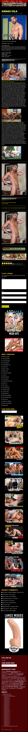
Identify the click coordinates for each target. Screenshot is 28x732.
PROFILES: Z (7, 725)
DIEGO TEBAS (6, 368)
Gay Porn (13, 678)
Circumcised (15, 674)
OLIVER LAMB (6, 391)
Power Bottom (8, 685)
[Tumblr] (5, 660)
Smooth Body (12, 687)
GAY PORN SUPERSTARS (9, 696)
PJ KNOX (4, 375)
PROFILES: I (7, 706)
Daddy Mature (5, 678)
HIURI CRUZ (5, 399)
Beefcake (4, 673)
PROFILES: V (7, 720)
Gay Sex (3, 680)
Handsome (19, 681)
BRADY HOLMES (6, 356)
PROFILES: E (7, 701)
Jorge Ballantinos (12, 602)
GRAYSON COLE (6, 389)
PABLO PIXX (5, 370)
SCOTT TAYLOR (13, 608)
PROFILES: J (7, 707)
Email (3, 295)
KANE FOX (5, 383)
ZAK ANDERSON (6, 358)
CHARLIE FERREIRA (7, 373)
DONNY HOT (5, 366)
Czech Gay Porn (21, 677)
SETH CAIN (5, 385)
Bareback (15, 671)
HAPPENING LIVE (6, 694)
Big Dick (14, 673)
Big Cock (9, 673)
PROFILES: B (7, 698)
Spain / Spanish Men (16, 13)
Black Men (6, 674)
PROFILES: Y (7, 723)
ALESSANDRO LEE (7, 364)
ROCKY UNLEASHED (7, 403)
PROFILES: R (7, 716)
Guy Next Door (14, 680)
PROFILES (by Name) (7, 695)
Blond (10, 674)
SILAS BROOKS (6, 387)
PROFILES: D (7, 700)
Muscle (11, 684)
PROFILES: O (7, 712)
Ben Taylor (8, 604)
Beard (19, 671)
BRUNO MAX (5, 405)
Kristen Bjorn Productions (9, 13)
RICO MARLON (6, 377)
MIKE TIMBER (13, 610)
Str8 (19, 687)
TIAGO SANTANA (6, 360)
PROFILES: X (7, 722)
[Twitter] (3, 660)
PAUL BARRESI (13, 596)
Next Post (23, 268)
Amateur (4, 671)
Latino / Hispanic (9, 682)
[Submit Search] (3, 412)
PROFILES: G (7, 704)
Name (3, 291)
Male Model (16, 682)
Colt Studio (8, 676)
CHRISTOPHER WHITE (7, 381)
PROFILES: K (7, 708)
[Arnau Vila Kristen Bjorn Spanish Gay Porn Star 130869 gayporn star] (14, 249)
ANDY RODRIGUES (7, 397)
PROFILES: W (7, 721)
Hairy (12, 681)
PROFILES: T (7, 718)
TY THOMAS (15, 598)
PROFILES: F (7, 702)
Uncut (16, 688)
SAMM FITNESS (14, 606)
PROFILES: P (7, 714)
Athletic (8, 671)
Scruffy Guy (15, 685)
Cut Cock (12, 676)
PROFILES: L (7, 709)
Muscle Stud (18, 684)
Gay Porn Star (21, 678)
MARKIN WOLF (6, 393)
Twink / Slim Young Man (8, 688)
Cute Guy (13, 677)
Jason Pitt (12, 600)
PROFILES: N (7, 711)
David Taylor (12, 594)
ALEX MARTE (5, 379)
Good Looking (8, 680)
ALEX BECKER (6, 362)
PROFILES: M (7, 710)
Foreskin (9, 678)
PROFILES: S (7, 717)
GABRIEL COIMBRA (7, 401)
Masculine (7, 684)
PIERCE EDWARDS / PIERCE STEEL (16, 592)
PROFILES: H (7, 705)
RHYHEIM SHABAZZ (7, 395)
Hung (25, 681)
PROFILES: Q (7, 715)
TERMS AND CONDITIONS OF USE (10, 726)
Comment (3, 278)
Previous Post (6, 268)
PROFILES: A (7, 697)
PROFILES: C (7, 699)
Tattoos (22, 687)
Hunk (3, 683)
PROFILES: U (7, 719)
